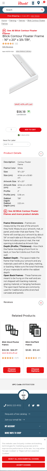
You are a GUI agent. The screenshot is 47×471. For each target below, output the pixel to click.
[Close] (44, 439)
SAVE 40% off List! (23, 104)
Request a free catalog (16, 414)
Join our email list (13, 420)
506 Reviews (7, 47)
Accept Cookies (23, 465)
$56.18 (21, 111)
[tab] (23, 153)
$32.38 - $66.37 (9, 350)
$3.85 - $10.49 (33, 350)
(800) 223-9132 (14, 406)
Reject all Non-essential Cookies (23, 459)
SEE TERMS (35, 16)
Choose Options (12, 370)
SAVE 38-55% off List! (9, 353)
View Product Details (23, 51)
